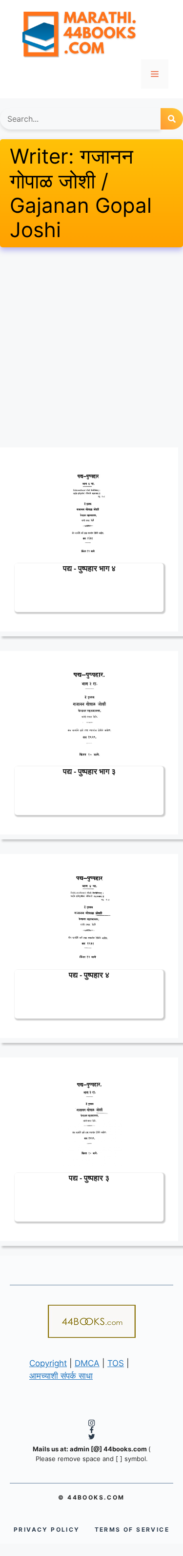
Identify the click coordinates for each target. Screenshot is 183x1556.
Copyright (48, 1363)
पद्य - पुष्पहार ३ (89, 1177)
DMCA (87, 1363)
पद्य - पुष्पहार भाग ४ (89, 568)
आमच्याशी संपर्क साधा (61, 1376)
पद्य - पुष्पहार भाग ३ (89, 771)
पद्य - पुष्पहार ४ (89, 974)
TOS (115, 1363)
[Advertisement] (91, 347)
